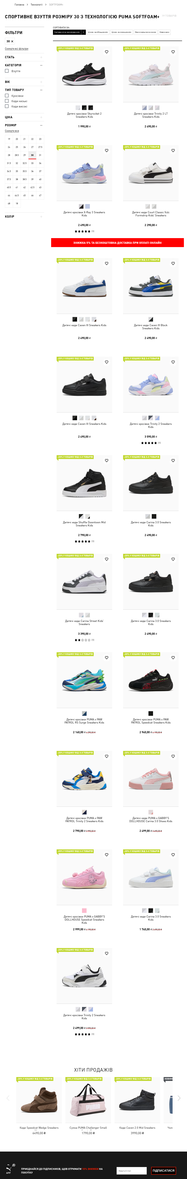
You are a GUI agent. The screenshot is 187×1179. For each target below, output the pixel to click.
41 (17, 187)
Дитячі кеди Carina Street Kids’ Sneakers (84, 622)
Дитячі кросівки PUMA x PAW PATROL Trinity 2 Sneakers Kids (84, 819)
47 (40, 195)
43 (40, 187)
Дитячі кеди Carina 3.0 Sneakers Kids (151, 524)
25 (17, 147)
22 (32, 139)
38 (17, 179)
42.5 (32, 187)
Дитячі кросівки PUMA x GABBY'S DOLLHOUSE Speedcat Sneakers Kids (84, 919)
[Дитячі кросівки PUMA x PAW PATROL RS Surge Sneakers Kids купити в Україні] (84, 680)
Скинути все (12, 130)
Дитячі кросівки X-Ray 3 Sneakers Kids (84, 213)
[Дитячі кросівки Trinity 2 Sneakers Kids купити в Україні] (151, 384)
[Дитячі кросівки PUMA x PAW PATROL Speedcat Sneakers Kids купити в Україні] (151, 680)
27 (32, 147)
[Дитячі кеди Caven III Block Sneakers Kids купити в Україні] (151, 286)
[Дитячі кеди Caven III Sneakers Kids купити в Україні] (84, 286)
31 (40, 155)
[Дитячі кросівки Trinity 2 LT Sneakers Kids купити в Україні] (151, 74)
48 (9, 203)
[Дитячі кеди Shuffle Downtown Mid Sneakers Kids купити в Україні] (84, 483)
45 (24, 195)
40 (40, 179)
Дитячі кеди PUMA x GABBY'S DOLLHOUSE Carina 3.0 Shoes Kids (150, 819)
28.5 (17, 155)
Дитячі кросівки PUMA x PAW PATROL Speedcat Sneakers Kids (150, 721)
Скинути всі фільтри (16, 48)
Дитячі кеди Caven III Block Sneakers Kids (150, 327)
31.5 (9, 163)
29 (24, 155)
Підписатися (164, 1170)
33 (32, 163)
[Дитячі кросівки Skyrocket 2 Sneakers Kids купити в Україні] (84, 74)
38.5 (24, 179)
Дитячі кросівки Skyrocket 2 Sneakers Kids (84, 115)
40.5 (9, 187)
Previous (8, 1098)
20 (17, 139)
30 (32, 155)
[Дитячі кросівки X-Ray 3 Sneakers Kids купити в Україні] (84, 173)
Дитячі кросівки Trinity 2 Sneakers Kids (151, 425)
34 (40, 163)
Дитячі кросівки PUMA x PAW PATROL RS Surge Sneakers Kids (84, 721)
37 (40, 171)
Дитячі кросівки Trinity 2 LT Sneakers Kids (150, 115)
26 (24, 147)
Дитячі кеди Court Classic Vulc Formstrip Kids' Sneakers (150, 213)
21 (24, 139)
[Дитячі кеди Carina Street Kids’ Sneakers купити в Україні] (84, 581)
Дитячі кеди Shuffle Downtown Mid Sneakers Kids (84, 524)
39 (32, 179)
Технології (37, 4)
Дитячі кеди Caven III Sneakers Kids (84, 325)
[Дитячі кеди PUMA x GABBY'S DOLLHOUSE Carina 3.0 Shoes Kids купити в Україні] (151, 779)
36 (32, 171)
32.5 (24, 163)
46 (32, 195)
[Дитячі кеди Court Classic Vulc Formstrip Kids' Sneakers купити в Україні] (151, 173)
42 (24, 187)
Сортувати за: (61, 28)
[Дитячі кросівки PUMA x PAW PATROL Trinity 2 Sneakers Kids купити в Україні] (84, 779)
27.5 (40, 147)
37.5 (9, 179)
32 (17, 163)
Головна (19, 4)
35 (17, 171)
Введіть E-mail (125, 1171)
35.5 (24, 171)
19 (9, 139)
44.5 (17, 195)
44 (9, 195)
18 (17, 203)
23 (40, 139)
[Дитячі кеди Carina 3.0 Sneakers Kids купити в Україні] (151, 483)
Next (178, 1098)
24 (9, 147)
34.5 (9, 171)
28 (9, 155)
